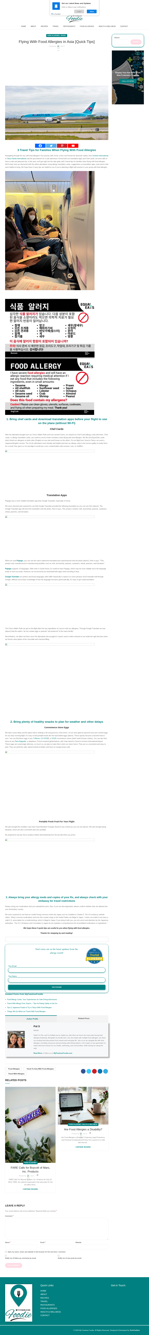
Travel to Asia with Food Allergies (40, 1069)
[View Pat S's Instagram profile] (29, 1042)
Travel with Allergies (16, 1074)
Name (8, 1242)
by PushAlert (57, 14)
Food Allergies (53, 35)
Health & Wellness (89, 1124)
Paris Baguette (20, 741)
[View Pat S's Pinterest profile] (29, 1037)
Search (117, 38)
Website (78, 1242)
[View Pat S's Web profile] (29, 1048)
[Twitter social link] (88, 1071)
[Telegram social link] (105, 1071)
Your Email (12, 966)
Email (43, 1242)
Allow (92, 11)
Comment (9, 1216)
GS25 (54, 738)
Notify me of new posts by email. (70, 1258)
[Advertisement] (56, 67)
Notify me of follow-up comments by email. (20, 1258)
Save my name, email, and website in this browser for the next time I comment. (37, 1252)
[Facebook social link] (83, 1071)
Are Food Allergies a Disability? (83, 1129)
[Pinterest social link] (94, 1071)
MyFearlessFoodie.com (63, 1053)
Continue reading (30, 1189)
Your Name (12, 976)
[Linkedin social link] (100, 1071)
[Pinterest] (62, 146)
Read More (38, 1053)
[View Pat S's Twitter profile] (29, 1031)
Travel (63, 35)
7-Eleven (36, 738)
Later (79, 11)
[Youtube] (73, 146)
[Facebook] (40, 146)
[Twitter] (51, 146)
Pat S (37, 1026)
